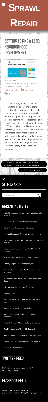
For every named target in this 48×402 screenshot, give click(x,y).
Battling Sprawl (9, 293)
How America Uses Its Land (14, 347)
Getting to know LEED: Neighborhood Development (22, 46)
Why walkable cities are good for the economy (21, 287)
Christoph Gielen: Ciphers (31, 170)
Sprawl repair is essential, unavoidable (18, 308)
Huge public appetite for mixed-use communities (22, 234)
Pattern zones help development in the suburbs (22, 341)
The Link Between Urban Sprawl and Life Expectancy (23, 323)
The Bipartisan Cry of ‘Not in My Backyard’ (19, 329)
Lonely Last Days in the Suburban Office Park (21, 222)
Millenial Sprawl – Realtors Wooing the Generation (23, 335)
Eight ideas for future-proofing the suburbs (20, 228)
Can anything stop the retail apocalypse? (19, 264)
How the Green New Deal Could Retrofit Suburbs (22, 257)
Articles (29, 90)
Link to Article (11, 90)
